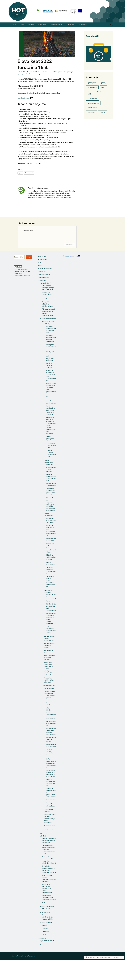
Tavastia (102, 112)
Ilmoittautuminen (24, 98)
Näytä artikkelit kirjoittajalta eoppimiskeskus (57, 197)
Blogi (22, 25)
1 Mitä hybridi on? (45, 283)
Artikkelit (44, 925)
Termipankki (45, 931)
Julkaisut (31, 25)
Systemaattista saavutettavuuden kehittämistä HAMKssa (49, 898)
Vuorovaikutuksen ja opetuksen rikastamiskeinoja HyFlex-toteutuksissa (50, 819)
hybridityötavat (22, 74)
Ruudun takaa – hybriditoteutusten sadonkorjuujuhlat (47, 917)
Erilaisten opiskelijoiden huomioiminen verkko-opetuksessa (49, 840)
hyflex (103, 87)
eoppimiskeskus (42, 74)
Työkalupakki (42, 25)
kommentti (69, 244)
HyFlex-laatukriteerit (48, 909)
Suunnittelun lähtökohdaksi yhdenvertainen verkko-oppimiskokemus (47, 888)
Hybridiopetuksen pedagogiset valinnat (49, 645)
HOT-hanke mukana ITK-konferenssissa (35, 208)
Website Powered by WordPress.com (23, 956)
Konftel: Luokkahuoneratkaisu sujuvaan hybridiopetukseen (51, 763)
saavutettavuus (92, 108)
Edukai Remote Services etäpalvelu (50, 703)
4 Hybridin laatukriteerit (47, 906)
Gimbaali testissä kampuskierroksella (51, 723)
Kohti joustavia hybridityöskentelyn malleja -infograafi (48, 288)
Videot (44, 934)
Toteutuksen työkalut (48, 685)
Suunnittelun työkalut (48, 321)
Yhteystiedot (83, 25)
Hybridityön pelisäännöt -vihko (52, 445)
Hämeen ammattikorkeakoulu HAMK (97, 93)
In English (45, 928)
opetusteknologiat (93, 103)
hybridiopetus (62, 72)
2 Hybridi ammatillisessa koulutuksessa (48, 463)
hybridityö (70, 72)
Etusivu (14, 25)
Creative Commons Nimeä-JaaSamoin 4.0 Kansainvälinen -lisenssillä (22, 273)
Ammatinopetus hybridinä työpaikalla (51, 469)
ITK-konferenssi (92, 98)
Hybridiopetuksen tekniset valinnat (51, 739)
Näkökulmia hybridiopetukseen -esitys (51, 557)
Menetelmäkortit (49, 688)
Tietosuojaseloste (43, 277)
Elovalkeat (54, 72)
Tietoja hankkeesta (56, 25)
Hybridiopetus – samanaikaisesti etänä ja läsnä (51, 520)
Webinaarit (44, 72)
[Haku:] (111, 25)
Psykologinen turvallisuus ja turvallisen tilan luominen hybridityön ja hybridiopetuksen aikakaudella (49, 669)
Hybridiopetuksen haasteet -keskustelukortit (49, 638)
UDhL (43, 903)
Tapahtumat (71, 25)
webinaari (30, 74)
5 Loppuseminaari (45, 912)
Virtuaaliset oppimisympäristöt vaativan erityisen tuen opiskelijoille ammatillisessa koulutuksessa (51, 504)
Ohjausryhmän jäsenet (47, 941)
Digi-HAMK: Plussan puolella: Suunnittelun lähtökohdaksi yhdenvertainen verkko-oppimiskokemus (52, 212)
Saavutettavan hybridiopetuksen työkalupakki (49, 680)
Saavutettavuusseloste (45, 268)
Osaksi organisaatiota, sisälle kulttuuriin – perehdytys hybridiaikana (51, 410)
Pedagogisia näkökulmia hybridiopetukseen (47, 304)
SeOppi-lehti (91, 112)
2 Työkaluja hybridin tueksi (48, 319)
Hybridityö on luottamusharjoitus (51, 347)
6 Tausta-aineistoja (46, 922)
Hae (29, 257)
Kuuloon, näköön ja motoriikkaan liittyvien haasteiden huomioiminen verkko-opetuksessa (49, 850)
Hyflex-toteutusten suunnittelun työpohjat (49, 657)
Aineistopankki (42, 259)
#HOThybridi (42, 256)
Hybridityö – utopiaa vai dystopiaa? (49, 365)
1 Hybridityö (47, 324)
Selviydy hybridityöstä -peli (50, 439)
